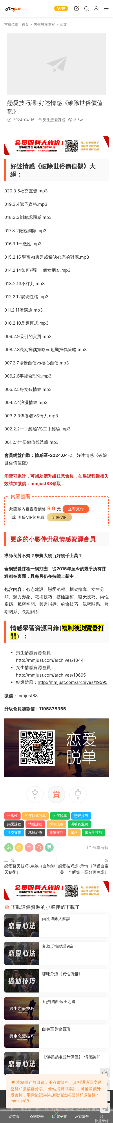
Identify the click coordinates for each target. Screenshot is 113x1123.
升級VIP (59, 517)
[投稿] (76, 8)
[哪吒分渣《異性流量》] (21, 981)
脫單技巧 (56, 832)
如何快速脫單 (35, 815)
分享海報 (100, 847)
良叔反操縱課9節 (57, 946)
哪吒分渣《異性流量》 (62, 973)
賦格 (74, 832)
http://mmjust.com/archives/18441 (51, 660)
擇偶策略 (56, 824)
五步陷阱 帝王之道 (59, 1001)
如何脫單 (60, 815)
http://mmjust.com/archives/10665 (51, 675)
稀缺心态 (35, 832)
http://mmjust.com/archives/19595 (72, 682)
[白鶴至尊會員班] (21, 1036)
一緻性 (12, 815)
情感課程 (35, 824)
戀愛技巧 (81, 815)
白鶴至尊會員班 (56, 1029)
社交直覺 (14, 832)
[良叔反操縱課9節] (21, 953)
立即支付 (76, 508)
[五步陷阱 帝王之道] (21, 1008)
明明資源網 (13, 8)
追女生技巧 (93, 832)
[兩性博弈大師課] (21, 925)
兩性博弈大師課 (56, 918)
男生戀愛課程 (54, 119)
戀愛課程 (14, 824)
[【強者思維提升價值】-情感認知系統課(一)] (21, 1063)
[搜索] (86, 8)
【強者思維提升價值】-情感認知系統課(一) (73, 1057)
